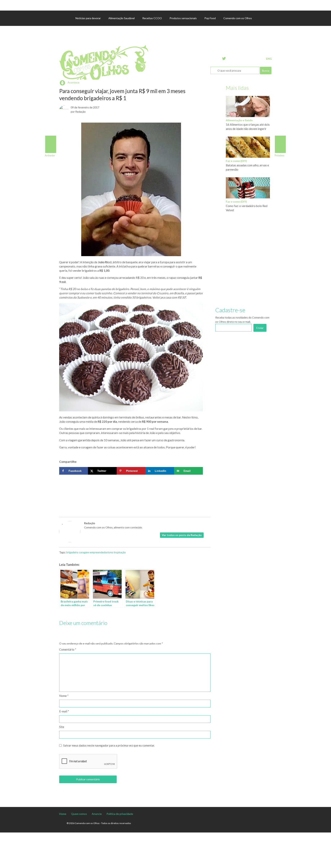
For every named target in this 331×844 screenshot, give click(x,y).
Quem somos (79, 813)
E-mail (64, 711)
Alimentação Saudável (121, 18)
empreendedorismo (101, 552)
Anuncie (97, 813)
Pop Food (210, 18)
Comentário (67, 649)
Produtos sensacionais (183, 18)
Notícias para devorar (88, 18)
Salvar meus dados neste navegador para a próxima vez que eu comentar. (109, 745)
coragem (84, 552)
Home (62, 813)
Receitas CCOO (152, 18)
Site (61, 726)
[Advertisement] (131, 488)
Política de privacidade (120, 813)
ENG (269, 58)
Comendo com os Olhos (237, 18)
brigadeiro (72, 552)
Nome (64, 695)
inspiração (120, 552)
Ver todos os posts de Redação (182, 535)
